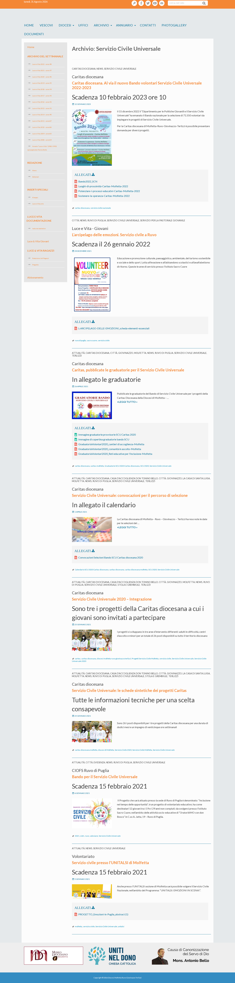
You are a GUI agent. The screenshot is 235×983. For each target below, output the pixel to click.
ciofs (82, 836)
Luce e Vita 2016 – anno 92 (42, 102)
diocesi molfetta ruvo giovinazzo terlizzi (114, 658)
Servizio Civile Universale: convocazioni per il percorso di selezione (130, 495)
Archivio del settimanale (45, 56)
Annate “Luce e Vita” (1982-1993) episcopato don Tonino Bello (42, 148)
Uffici (83, 25)
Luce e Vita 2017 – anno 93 (42, 96)
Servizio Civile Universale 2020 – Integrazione (112, 599)
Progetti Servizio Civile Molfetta (145, 658)
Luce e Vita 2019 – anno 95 (42, 83)
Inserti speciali (37, 189)
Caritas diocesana (84, 68)
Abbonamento (35, 277)
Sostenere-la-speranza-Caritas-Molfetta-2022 (104, 195)
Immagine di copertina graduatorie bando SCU (103, 439)
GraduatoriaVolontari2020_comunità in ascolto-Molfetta (109, 448)
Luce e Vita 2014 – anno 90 (42, 115)
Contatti (148, 25)
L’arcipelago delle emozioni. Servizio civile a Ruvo (114, 234)
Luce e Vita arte (38, 204)
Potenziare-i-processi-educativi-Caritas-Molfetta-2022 (109, 191)
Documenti (34, 34)
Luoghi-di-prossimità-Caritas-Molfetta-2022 (103, 186)
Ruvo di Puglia (96, 220)
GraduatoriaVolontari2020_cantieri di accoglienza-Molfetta (111, 444)
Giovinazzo (125, 353)
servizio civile (104, 340)
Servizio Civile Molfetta (142, 750)
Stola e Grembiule (129, 584)
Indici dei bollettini (39, 228)
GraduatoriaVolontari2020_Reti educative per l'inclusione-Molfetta (115, 453)
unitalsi (121, 926)
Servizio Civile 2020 (123, 750)
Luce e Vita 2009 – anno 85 (42, 134)
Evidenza (99, 762)
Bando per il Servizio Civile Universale (104, 776)
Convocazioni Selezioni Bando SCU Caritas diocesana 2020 (110, 557)
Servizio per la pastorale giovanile (162, 220)
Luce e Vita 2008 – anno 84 (42, 140)
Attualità (78, 353)
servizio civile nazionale (100, 208)
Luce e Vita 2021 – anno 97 (42, 70)
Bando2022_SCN (87, 181)
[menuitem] (29, 25)
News (100, 68)
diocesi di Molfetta (106, 750)
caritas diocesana (82, 208)
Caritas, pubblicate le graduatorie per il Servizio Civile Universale (128, 370)
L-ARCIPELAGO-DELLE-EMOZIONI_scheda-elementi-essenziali (113, 328)
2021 (77, 836)
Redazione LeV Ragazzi (40, 258)
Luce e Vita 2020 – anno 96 (42, 77)
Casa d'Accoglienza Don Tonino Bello (134, 478)
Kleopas (35, 197)
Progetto (35, 265)
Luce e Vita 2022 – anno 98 (42, 64)
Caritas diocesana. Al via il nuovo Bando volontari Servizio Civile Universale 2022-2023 (137, 85)
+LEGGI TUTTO (133, 402)
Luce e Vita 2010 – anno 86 (42, 127)
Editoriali (35, 177)
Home (29, 25)
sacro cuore (92, 340)
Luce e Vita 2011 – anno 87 (42, 121)
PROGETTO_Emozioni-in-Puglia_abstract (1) (103, 914)
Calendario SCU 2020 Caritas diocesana (92, 569)
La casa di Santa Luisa (196, 478)
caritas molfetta (97, 466)
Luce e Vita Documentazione (39, 218)
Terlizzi (77, 355)
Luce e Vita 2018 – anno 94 (42, 89)
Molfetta (140, 353)
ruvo (87, 836)
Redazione (34, 162)
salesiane (94, 836)
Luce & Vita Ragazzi (40, 250)
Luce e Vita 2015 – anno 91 (42, 108)
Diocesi (65, 25)
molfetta (78, 926)
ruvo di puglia (80, 340)
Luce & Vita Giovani (38, 241)
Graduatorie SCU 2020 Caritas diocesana (122, 466)
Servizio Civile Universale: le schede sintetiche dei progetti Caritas (129, 690)
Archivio (101, 25)
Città (75, 220)
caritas (78, 658)
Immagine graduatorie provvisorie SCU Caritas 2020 (107, 434)
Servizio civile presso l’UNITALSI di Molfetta (110, 862)
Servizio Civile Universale (120, 68)
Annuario (124, 25)
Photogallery (174, 25)
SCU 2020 (144, 466)
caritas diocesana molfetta (136, 569)
